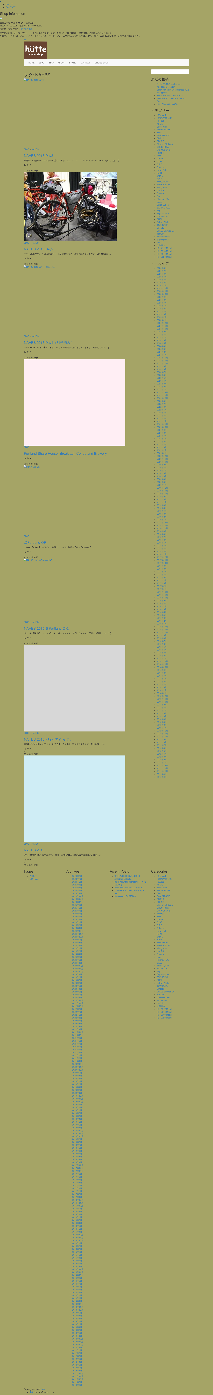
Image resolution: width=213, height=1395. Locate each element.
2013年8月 (162, 707)
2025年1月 (162, 320)
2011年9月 (162, 774)
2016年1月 (162, 623)
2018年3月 (162, 548)
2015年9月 (162, 635)
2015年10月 (162, 632)
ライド (160, 242)
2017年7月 (162, 571)
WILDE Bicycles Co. (166, 230)
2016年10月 (162, 597)
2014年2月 (162, 690)
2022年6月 (162, 406)
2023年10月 (162, 363)
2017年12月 (162, 557)
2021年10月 (162, 427)
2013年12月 (162, 695)
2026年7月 (162, 270)
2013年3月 (162, 721)
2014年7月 (162, 675)
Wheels (160, 227)
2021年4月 (162, 444)
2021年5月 (162, 441)
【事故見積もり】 (165, 118)
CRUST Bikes (163, 146)
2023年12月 (162, 357)
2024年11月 (162, 325)
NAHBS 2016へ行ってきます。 (48, 739)
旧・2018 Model (164, 251)
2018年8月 (162, 534)
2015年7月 (162, 641)
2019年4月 (162, 510)
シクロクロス (163, 239)
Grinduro (161, 167)
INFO (51, 62)
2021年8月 (162, 432)
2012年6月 (162, 748)
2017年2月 (162, 586)
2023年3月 (162, 383)
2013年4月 (162, 719)
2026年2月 (162, 282)
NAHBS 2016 (34, 849)
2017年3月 (162, 583)
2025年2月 (162, 317)
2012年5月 (162, 750)
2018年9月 (162, 531)
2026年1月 (162, 285)
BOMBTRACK (163, 135)
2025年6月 (162, 305)
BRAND (72, 62)
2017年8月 (162, 568)
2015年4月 (162, 649)
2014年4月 (162, 684)
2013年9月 (162, 704)
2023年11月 (162, 360)
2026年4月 (162, 276)
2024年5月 (162, 343)
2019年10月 (162, 493)
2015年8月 (162, 638)
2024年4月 (162, 346)
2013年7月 (162, 710)
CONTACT (11, 7)
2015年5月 (162, 646)
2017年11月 (162, 560)
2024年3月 (162, 348)
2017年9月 (162, 565)
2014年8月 (162, 672)
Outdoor (160, 193)
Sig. (158, 210)
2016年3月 (162, 617)
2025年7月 (162, 302)
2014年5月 (162, 681)
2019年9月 (162, 496)
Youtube (160, 233)
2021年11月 (162, 424)
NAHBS (35, 149)
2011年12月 (162, 765)
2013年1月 (162, 727)
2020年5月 (162, 476)
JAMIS (160, 175)
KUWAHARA (162, 181)
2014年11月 (162, 664)
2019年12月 (162, 487)
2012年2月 (162, 759)
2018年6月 (162, 539)
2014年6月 (162, 678)
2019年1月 (162, 519)
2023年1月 (162, 389)
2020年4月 (162, 479)
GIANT (160, 158)
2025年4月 (162, 311)
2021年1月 (162, 453)
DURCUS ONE (163, 149)
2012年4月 (162, 753)
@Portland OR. (35, 542)
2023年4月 (162, 380)
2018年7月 (162, 536)
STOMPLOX (162, 216)
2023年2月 (162, 386)
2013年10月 (162, 701)
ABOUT (9, 4)
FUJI (159, 155)
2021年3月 (162, 447)
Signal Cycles (163, 213)
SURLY (160, 219)
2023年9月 (162, 366)
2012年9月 (162, 739)
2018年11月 (162, 525)
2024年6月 (162, 340)
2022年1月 (162, 421)
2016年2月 (162, 620)
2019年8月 (162, 499)
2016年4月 (162, 614)
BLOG (41, 62)
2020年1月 (162, 484)
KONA (159, 178)
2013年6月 (162, 713)
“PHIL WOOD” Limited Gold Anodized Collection (169, 85)
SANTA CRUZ (163, 207)
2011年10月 (162, 771)
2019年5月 (162, 507)
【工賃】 (161, 120)
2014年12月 (162, 661)
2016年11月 (162, 594)
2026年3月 (162, 279)
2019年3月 (162, 513)
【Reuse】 (162, 115)
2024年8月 (162, 334)
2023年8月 (162, 369)
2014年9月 (162, 669)
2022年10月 (162, 398)
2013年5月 (162, 716)
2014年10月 (162, 667)
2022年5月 (162, 409)
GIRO (159, 164)
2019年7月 (162, 502)
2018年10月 (162, 528)
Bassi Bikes (162, 126)
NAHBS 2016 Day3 (38, 155)
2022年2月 (162, 418)
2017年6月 (162, 574)
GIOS (159, 161)
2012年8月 (162, 742)
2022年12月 (162, 392)
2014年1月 (162, 693)
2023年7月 (162, 372)
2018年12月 (162, 522)
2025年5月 (162, 308)
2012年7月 (162, 745)
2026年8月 (162, 267)
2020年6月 (162, 473)
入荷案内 (161, 245)
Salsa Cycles (163, 204)
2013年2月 (162, 724)
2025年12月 (162, 288)
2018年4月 (162, 545)
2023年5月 (162, 377)
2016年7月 (162, 606)
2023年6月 (162, 374)
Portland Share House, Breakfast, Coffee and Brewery (65, 453)
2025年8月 (162, 299)
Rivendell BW (163, 199)
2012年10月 (162, 736)
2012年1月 (162, 762)
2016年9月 (162, 600)
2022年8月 (162, 401)
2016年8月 (162, 603)
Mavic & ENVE (163, 184)
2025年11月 (162, 291)
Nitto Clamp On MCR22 (168, 104)
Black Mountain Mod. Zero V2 (170, 95)
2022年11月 (162, 395)
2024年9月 (162, 331)
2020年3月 (162, 481)
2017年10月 (162, 562)
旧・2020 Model (164, 256)
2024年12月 (162, 322)
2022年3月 (162, 415)
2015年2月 (162, 655)
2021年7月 (162, 435)
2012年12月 (162, 730)
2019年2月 (162, 516)
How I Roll (161, 170)
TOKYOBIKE (162, 225)
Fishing (160, 152)
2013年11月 (162, 698)
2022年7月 (162, 403)
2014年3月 (162, 687)
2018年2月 (162, 551)
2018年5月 (162, 542)
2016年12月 (162, 591)
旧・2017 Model (164, 248)
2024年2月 (162, 351)
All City (160, 123)
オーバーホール (164, 236)
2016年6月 (162, 609)
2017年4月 (162, 580)
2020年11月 (162, 458)
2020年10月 (162, 461)
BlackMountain (163, 129)
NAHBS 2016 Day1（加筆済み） (49, 342)
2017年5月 (162, 577)
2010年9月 (162, 776)
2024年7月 (162, 337)
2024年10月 (162, 328)
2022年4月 (162, 412)
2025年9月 (162, 296)
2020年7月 (162, 470)
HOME (31, 62)
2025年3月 (162, 314)
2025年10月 (162, 294)
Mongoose (162, 187)
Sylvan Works (163, 222)
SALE (159, 201)
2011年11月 (162, 768)
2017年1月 (162, 588)
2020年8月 (162, 467)
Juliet (43, 1389)
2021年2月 (162, 450)
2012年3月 (162, 756)
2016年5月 (162, 612)
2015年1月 (162, 658)
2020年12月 (162, 455)
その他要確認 (26, 28)
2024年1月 (162, 354)
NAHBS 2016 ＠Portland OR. (46, 628)
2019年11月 (162, 490)
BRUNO (160, 141)
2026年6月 (162, 273)
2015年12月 (162, 626)
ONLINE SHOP (101, 62)
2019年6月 (162, 505)
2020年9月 (162, 464)
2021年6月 (162, 438)
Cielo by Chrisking (165, 144)
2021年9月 (162, 429)
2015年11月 (162, 629)
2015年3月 (162, 652)
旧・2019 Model (164, 253)
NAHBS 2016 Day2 (38, 248)
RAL (159, 196)
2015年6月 (162, 643)
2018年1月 (162, 554)
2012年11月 (162, 733)
